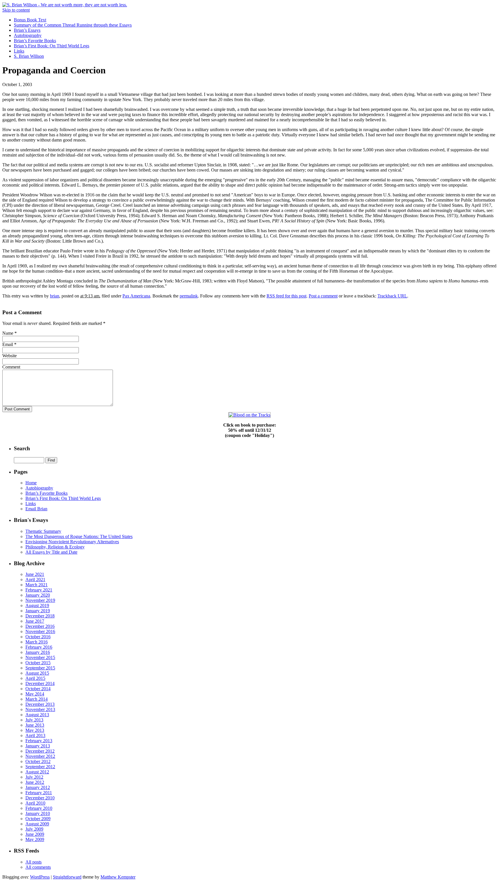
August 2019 (37, 605)
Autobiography (28, 35)
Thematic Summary (43, 531)
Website (9, 355)
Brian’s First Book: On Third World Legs (51, 45)
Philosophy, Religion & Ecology (55, 546)
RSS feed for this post (286, 295)
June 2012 (34, 782)
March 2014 (36, 699)
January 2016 (37, 652)
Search (22, 448)
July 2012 (34, 777)
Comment (11, 366)
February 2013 (38, 740)
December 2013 (40, 704)
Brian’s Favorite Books (35, 40)
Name (7, 333)
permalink (189, 295)
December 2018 (40, 615)
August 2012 (37, 771)
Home (31, 482)
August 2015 (37, 673)
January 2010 (37, 813)
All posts (33, 861)
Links (19, 51)
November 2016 (40, 631)
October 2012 (38, 761)
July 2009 (34, 829)
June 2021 (34, 574)
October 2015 (38, 662)
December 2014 (40, 683)
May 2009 (34, 839)
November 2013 (40, 709)
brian (54, 295)
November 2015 (40, 657)
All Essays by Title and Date (51, 552)
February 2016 (38, 647)
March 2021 (36, 584)
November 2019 (40, 600)
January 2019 (37, 610)
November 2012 (40, 756)
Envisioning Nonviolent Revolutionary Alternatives (72, 541)
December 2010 (40, 797)
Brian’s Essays (27, 30)
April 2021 (35, 579)
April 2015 (35, 678)
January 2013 (37, 745)
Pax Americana (136, 295)
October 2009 (38, 818)
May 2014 (34, 693)
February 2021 (38, 589)
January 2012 (37, 787)
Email (7, 344)
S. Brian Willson (29, 56)
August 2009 (37, 823)
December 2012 (40, 751)
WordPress (40, 876)
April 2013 (35, 735)
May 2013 (34, 730)
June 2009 (34, 834)
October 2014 (38, 688)
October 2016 (38, 636)
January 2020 (37, 595)
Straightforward (67, 876)
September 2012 (40, 766)
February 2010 (38, 808)
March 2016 (36, 641)
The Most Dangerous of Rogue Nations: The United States (79, 536)
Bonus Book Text (30, 19)
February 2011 (38, 792)
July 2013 (34, 719)
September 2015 (40, 667)
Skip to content (16, 10)
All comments (38, 867)
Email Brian (36, 508)
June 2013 (34, 725)
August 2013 (37, 714)
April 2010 (35, 803)
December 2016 (40, 626)
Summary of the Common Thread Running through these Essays (73, 25)
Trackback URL (392, 295)
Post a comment (323, 295)
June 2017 (34, 621)
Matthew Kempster (117, 876)
